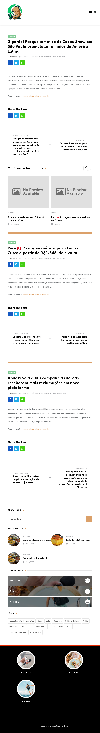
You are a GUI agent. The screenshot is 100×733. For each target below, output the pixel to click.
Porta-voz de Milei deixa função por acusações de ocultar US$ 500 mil (74, 340)
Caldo (85, 621)
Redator (13, 57)
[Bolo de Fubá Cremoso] (57, 540)
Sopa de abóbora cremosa (37, 540)
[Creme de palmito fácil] (14, 558)
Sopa (69, 627)
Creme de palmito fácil (35, 558)
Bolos (40, 621)
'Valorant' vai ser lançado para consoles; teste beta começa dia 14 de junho (73, 146)
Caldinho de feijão (72, 621)
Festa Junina (41, 627)
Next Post (80, 140)
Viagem (11, 213)
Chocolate (13, 627)
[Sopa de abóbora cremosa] (14, 540)
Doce (30, 627)
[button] (90, 12)
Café (48, 621)
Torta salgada (35, 632)
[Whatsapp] (22, 62)
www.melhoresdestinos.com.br (36, 96)
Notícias (26, 673)
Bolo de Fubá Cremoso (78, 540)
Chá (22, 627)
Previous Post (21, 135)
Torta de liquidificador (17, 632)
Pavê (61, 627)
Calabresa (58, 621)
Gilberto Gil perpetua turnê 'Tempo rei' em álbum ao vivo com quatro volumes (27, 340)
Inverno (53, 627)
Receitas (26, 537)
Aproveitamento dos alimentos (21, 621)
